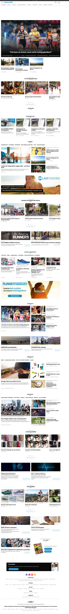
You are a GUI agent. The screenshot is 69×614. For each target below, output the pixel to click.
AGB (20, 579)
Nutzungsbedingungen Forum (37, 579)
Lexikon (32, 360)
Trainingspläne (3, 4)
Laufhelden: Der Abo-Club (16, 584)
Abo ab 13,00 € (48, 548)
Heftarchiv (36, 592)
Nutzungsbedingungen (26, 579)
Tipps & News (16, 397)
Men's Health (45, 609)
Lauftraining (11, 144)
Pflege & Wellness (29, 397)
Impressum (16, 579)
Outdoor (56, 609)
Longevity (22, 397)
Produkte (36, 0)
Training (8, 4)
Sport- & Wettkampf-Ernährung (22, 360)
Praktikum (31, 580)
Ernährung (29, 4)
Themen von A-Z (27, 588)
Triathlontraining (41, 144)
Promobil (24, 610)
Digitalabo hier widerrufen (38, 580)
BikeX (17, 609)
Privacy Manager (52, 579)
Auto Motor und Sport (11, 609)
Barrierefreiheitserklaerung (23, 580)
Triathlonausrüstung (29, 255)
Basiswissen (17, 144)
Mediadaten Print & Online (28, 592)
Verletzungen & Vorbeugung (7, 397)
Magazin (6, 584)
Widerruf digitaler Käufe (43, 584)
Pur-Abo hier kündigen (34, 584)
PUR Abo (27, 584)
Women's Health (36, 610)
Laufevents (14, 4)
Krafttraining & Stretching (27, 144)
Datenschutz (45, 579)
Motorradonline (51, 609)
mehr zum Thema (30, 104)
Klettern (34, 609)
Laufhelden (45, 4)
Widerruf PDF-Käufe (52, 584)
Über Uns (11, 579)
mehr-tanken (39, 609)
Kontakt (7, 579)
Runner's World (29, 610)
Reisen (23, 584)
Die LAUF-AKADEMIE (42, 397)
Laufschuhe (3, 255)
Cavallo (26, 609)
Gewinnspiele (33, 588)
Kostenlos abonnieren (13, 569)
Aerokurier (4, 609)
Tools (34, 144)
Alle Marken (37, 255)
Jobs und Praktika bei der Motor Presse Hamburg (30, 596)
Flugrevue (30, 609)
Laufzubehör (20, 255)
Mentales (36, 397)
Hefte (33, 0)
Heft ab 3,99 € (48, 551)
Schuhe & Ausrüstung (21, 4)
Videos (40, 4)
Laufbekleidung (13, 255)
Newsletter (42, 588)
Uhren (8, 255)
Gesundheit (35, 4)
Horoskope (50, 4)
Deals (38, 588)
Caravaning (21, 609)
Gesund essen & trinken (10, 360)
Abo (10, 584)
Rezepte (2, 360)
